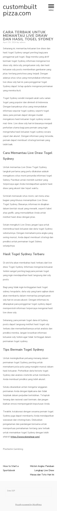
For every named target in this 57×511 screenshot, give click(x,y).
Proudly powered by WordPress (28, 504)
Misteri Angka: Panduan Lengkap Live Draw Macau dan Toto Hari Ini (42, 470)
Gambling (18, 449)
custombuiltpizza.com (20, 10)
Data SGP (11, 491)
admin (23, 42)
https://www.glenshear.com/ (25, 436)
